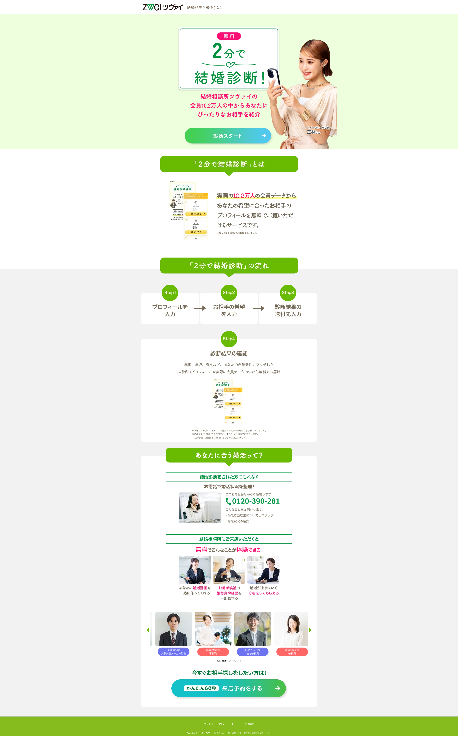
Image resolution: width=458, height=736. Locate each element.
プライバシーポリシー (215, 724)
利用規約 (249, 724)
